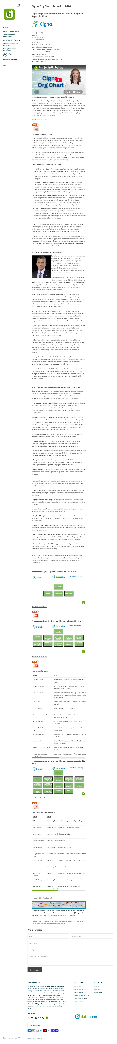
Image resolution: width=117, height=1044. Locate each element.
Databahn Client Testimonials (81, 995)
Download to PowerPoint (39, 120)
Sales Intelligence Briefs (80, 998)
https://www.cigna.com (44, 47)
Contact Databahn (79, 1001)
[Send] (19, 1038)
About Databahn (78, 986)
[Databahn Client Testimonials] (59, 905)
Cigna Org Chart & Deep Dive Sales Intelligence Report (64, 101)
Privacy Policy (97, 986)
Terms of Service (98, 992)
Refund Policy (97, 989)
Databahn (39, 1038)
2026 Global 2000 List (79, 992)
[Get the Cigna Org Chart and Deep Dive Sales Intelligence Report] (35, 127)
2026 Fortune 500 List (79, 989)
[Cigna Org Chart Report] (59, 590)
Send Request (34, 970)
